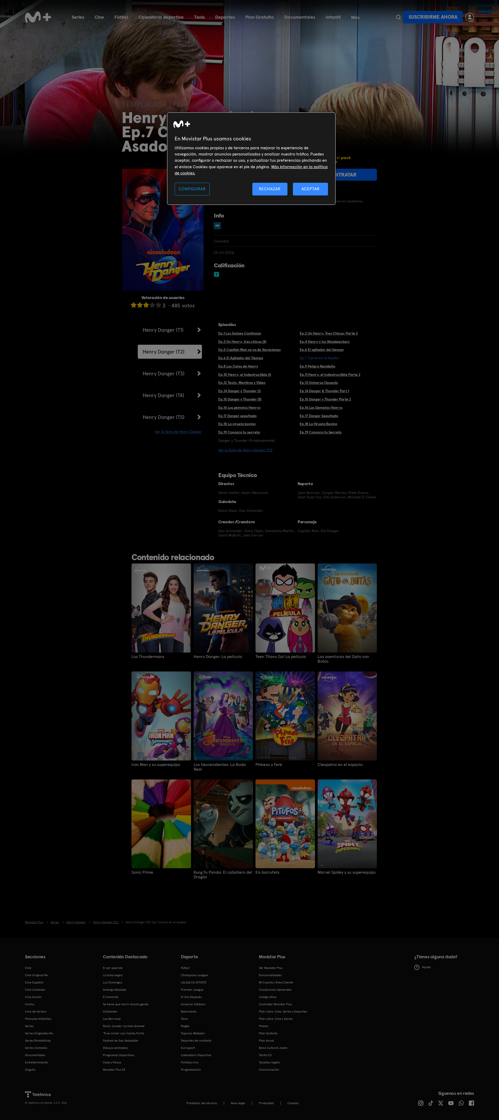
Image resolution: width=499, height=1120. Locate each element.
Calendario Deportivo (196, 1055)
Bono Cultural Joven (273, 1048)
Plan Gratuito (259, 17)
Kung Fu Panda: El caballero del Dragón (223, 874)
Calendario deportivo (161, 17)
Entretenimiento (36, 1062)
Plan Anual (266, 1040)
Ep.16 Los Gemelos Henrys (321, 407)
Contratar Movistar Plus (275, 1004)
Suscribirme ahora (433, 17)
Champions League (194, 975)
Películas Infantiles (38, 1019)
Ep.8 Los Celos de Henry (238, 366)
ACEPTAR (310, 188)
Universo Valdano (193, 1004)
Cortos (29, 1004)
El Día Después (191, 997)
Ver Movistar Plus (271, 968)
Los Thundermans (148, 656)
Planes (263, 1026)
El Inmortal (110, 997)
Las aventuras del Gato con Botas (343, 659)
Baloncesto (188, 1011)
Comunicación (269, 1069)
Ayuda (426, 967)
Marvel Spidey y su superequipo (347, 872)
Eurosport (188, 1048)
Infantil (333, 17)
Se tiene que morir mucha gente (125, 1004)
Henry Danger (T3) (164, 373)
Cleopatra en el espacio (340, 764)
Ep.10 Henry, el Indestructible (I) (244, 374)
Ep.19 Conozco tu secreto (239, 432)
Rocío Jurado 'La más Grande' (124, 1026)
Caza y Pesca (112, 1062)
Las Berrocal (112, 1019)
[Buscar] (398, 17)
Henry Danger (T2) (164, 352)
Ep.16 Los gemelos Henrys (239, 407)
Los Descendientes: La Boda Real (220, 767)
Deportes (225, 17)
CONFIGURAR (192, 188)
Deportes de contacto (196, 1040)
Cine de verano (36, 1011)
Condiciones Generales (275, 990)
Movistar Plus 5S (114, 1069)
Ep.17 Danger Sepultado (319, 416)
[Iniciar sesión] (469, 17)
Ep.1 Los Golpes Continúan (239, 333)
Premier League (192, 990)
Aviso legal (238, 1103)
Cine (99, 17)
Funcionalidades (270, 975)
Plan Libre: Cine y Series (276, 1019)
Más (355, 17)
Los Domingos (112, 982)
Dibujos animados (115, 1048)
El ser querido (113, 968)
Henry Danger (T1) (163, 330)
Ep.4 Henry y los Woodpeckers (325, 342)
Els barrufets (267, 872)
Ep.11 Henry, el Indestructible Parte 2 (330, 374)
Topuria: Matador (193, 1033)
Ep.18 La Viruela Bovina (318, 424)
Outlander (110, 1011)
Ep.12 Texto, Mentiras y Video (241, 383)
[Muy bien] (158, 305)
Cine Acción (33, 997)
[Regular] (146, 305)
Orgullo (30, 1069)
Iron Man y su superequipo (156, 764)
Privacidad (266, 1103)
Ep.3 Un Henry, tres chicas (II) (242, 342)
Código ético (268, 997)
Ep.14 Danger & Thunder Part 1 (324, 391)
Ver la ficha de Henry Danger (178, 432)
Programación (191, 1069)
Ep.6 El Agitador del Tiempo (240, 358)
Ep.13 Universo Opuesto (319, 383)
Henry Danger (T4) (163, 395)
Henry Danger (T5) (164, 417)
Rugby (185, 1026)
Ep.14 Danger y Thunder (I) (239, 391)
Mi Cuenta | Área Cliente (276, 982)
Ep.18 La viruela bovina (236, 424)
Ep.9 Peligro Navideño (317, 366)
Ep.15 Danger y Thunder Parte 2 (325, 399)
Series (78, 17)
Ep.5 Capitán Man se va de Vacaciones (249, 350)
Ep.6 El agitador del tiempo (322, 350)
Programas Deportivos (118, 1055)
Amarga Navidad (114, 990)
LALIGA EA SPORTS (193, 982)
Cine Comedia (35, 990)
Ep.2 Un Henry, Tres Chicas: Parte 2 (329, 333)
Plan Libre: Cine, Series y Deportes (283, 1011)
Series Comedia (36, 1048)
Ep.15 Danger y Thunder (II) (239, 399)
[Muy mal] (133, 305)
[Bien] (152, 305)
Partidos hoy (189, 1062)
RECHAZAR (270, 188)
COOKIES (293, 1103)
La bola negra (112, 975)
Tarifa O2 (265, 1055)
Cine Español (34, 982)
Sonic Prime (142, 872)
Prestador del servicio (201, 1103)
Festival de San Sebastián (120, 1040)
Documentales (299, 17)
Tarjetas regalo (269, 1062)
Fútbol (121, 17)
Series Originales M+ (39, 1033)
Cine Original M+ (36, 975)
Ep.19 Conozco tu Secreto (321, 432)
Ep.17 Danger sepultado (237, 416)
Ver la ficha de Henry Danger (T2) (245, 450)
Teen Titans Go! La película (280, 656)
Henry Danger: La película (218, 656)
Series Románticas (38, 1040)
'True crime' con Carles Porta (123, 1033)
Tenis (199, 17)
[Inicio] (38, 17)
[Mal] (140, 305)
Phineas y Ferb (268, 764)
